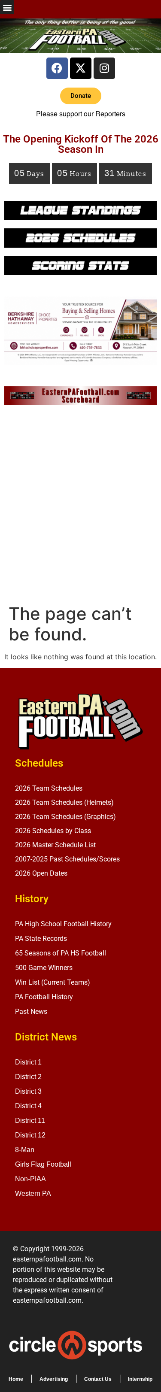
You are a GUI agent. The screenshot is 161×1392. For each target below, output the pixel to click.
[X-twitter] (80, 68)
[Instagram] (104, 68)
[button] (7, 7)
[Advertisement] (80, 506)
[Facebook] (57, 68)
